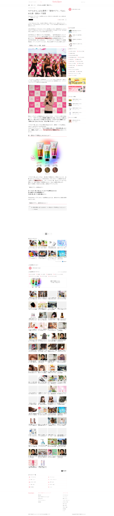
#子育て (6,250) (73, 51)
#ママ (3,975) (32, 274)
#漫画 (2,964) (72, 53)
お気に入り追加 (61, 19)
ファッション (52, 477)
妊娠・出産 (32, 484)
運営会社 (39, 495)
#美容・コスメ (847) (41, 274)
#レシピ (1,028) (73, 63)
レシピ (51, 487)
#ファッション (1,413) (59, 274)
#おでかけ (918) (80, 61)
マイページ (83, 2)
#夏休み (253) (78, 59)
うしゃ (73, 45)
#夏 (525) (71, 59)
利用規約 (39, 501)
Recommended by (59, 261)
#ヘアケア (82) (44, 276)
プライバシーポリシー (42, 500)
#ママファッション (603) (34, 276)
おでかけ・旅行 (33, 482)
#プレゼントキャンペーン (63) (75, 73)
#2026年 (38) (80, 65)
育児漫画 (32, 487)
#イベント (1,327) (73, 75)
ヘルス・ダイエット (53, 479)
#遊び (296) (80, 71)
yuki (73, 40)
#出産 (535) (72, 67)
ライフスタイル (33, 477)
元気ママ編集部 (74, 121)
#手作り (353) (80, 63)
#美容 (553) (50, 274)
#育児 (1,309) (72, 65)
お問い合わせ (40, 498)
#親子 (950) (72, 61)
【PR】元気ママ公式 (36, 268)
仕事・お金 (52, 482)
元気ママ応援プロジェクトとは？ (43, 496)
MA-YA (73, 36)
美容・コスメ (32, 479)
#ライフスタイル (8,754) (74, 69)
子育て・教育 (52, 484)
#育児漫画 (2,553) (73, 57)
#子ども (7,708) (81, 51)
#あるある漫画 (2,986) (74, 55)
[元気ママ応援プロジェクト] (57, 2)
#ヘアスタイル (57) (53, 276)
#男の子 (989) (72, 71)
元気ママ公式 (74, 32)
